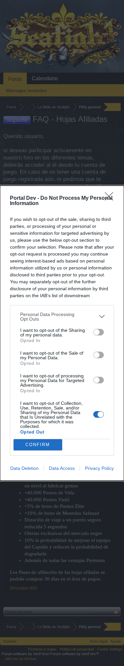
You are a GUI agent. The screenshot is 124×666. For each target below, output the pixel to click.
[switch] (98, 332)
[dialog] (62, 333)
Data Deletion (24, 468)
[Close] (111, 198)
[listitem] (62, 316)
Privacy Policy (99, 468)
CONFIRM (37, 444)
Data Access (62, 468)
